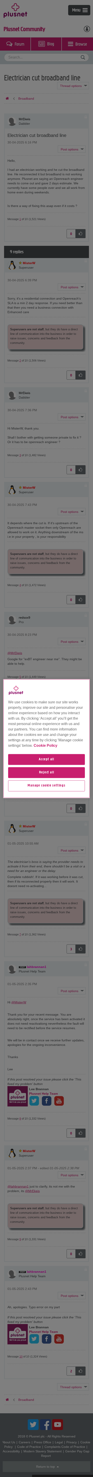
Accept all (46, 759)
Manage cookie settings (46, 786)
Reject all (46, 772)
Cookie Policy (45, 745)
